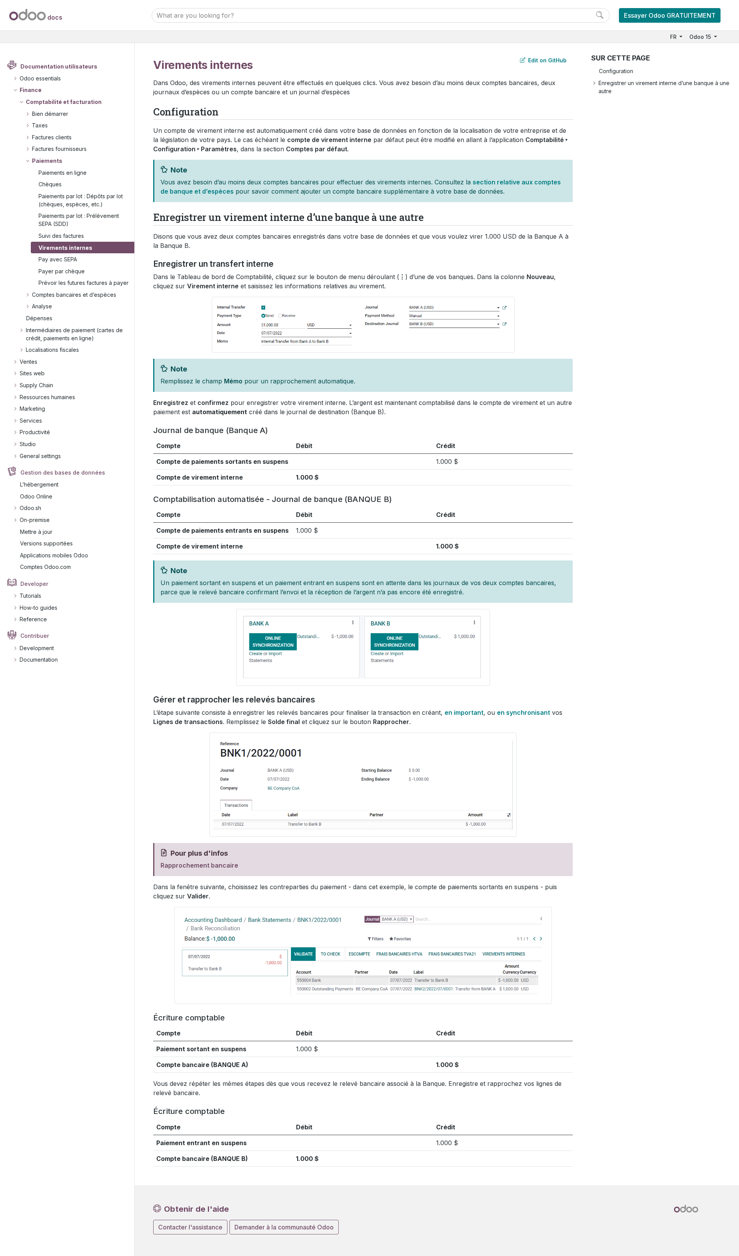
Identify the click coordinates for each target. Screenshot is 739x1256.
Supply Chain (36, 385)
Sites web (32, 373)
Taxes (40, 125)
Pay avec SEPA (57, 259)
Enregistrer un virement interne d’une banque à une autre (664, 87)
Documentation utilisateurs (58, 66)
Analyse (42, 306)
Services (31, 420)
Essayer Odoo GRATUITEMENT (670, 15)
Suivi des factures (61, 235)
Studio (28, 444)
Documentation (39, 659)
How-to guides (38, 607)
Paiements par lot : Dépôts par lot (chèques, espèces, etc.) (80, 200)
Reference (33, 619)
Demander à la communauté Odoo (284, 1227)
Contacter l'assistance (190, 1227)
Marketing (32, 408)
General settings (40, 456)
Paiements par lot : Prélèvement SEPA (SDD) (78, 219)
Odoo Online (36, 496)
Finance (31, 90)
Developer (34, 583)
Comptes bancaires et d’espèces (74, 294)
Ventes (28, 361)
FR (674, 36)
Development (37, 648)
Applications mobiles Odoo (54, 555)
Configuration (616, 71)
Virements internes (65, 247)
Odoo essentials (40, 78)
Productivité (35, 432)
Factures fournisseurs (59, 149)
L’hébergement (39, 484)
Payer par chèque (61, 271)
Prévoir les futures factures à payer (83, 282)
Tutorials (30, 595)
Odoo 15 (700, 36)
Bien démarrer (50, 113)
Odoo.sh (30, 508)
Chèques (50, 184)
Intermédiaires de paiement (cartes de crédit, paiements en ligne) (74, 334)
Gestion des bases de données (62, 472)
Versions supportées (46, 543)
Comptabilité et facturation (64, 102)
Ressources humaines (47, 397)
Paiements (47, 160)
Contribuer (34, 635)
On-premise (35, 520)
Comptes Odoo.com (45, 567)
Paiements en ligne (62, 172)
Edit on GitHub (547, 60)
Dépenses (39, 318)
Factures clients (52, 137)
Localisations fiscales (52, 349)
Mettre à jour (36, 531)
